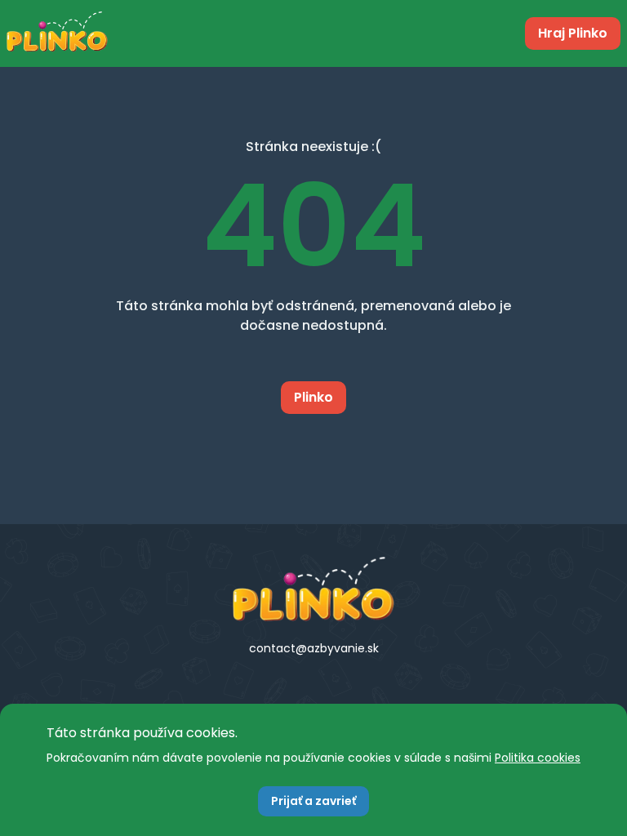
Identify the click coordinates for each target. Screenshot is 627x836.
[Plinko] (313, 589)
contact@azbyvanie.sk (314, 648)
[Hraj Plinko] (57, 33)
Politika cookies (537, 757)
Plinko (313, 397)
